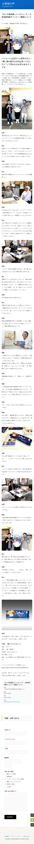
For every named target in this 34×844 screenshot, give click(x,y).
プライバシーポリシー (16, 836)
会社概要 (6, 836)
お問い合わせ (26, 836)
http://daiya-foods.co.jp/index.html (12, 701)
